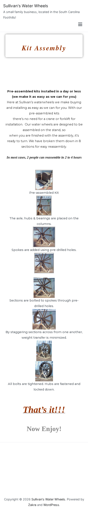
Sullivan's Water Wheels (25, 5)
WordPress (51, 505)
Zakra (32, 505)
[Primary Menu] (80, 24)
